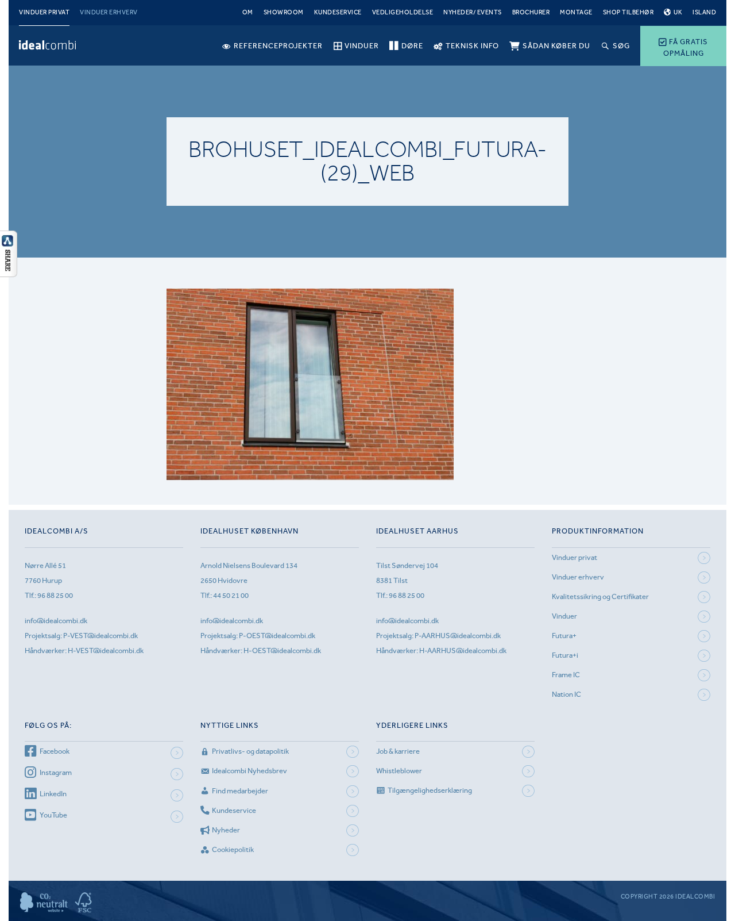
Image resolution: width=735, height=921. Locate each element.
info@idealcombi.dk (56, 620)
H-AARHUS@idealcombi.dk (462, 650)
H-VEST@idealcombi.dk (106, 650)
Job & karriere (398, 751)
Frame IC (566, 674)
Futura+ (564, 635)
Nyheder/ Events (472, 12)
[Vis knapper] (8, 273)
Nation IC (566, 694)
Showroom (284, 12)
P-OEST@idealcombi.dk (277, 635)
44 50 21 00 (231, 595)
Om (247, 12)
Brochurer (531, 12)
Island (704, 12)
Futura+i (565, 655)
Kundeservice (338, 12)
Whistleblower (399, 770)
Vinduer (564, 616)
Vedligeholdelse (403, 12)
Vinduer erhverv (109, 12)
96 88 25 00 (55, 595)
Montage (576, 12)
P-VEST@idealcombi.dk (100, 635)
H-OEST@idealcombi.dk (282, 650)
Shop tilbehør (628, 12)
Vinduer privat (44, 12)
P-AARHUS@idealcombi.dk (458, 635)
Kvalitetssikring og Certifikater (600, 596)
